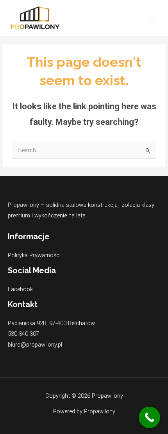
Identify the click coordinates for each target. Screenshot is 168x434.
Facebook (20, 289)
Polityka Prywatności (34, 255)
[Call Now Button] (149, 417)
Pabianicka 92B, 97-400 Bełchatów (51, 323)
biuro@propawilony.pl (35, 344)
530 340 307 (23, 333)
